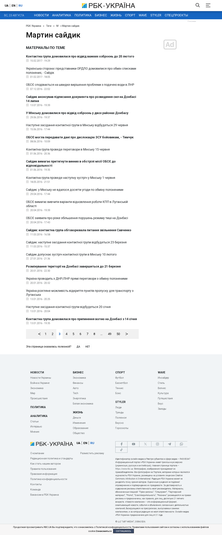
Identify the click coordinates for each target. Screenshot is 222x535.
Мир (32, 393)
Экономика (36, 388)
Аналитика (61, 15)
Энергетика (79, 398)
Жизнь (116, 15)
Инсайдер (163, 377)
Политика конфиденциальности (48, 479)
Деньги (77, 417)
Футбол (119, 377)
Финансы (78, 383)
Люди (118, 407)
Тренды (119, 412)
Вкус (160, 403)
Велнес (162, 388)
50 (118, 334)
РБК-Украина (33, 25)
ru (20, 5)
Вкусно (119, 422)
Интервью (36, 426)
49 (109, 334)
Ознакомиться (104, 531)
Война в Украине (39, 383)
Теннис (119, 388)
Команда (35, 489)
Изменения (79, 422)
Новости (41, 15)
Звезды (162, 408)
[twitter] (145, 444)
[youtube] (133, 444)
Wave (143, 15)
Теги (48, 25)
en (13, 5)
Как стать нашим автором (45, 463)
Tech (75, 393)
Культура (163, 393)
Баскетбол (121, 383)
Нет (87, 346)
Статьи (34, 421)
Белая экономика (83, 403)
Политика (82, 15)
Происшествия (39, 398)
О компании (37, 453)
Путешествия (165, 398)
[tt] (121, 450)
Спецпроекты (176, 15)
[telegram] (169, 444)
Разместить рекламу (92, 453)
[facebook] (121, 444)
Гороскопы (121, 428)
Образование (80, 428)
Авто (76, 388)
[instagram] (157, 444)
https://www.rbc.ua (124, 469)
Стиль (161, 383)
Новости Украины (40, 377)
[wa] (181, 444)
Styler (155, 15)
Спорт (130, 15)
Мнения (34, 431)
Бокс (118, 393)
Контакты (36, 484)
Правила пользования (43, 468)
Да (78, 346)
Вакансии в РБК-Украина (44, 494)
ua (6, 5)
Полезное (120, 417)
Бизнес (101, 15)
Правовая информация (43, 474)
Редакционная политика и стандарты (51, 458)
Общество (79, 433)
